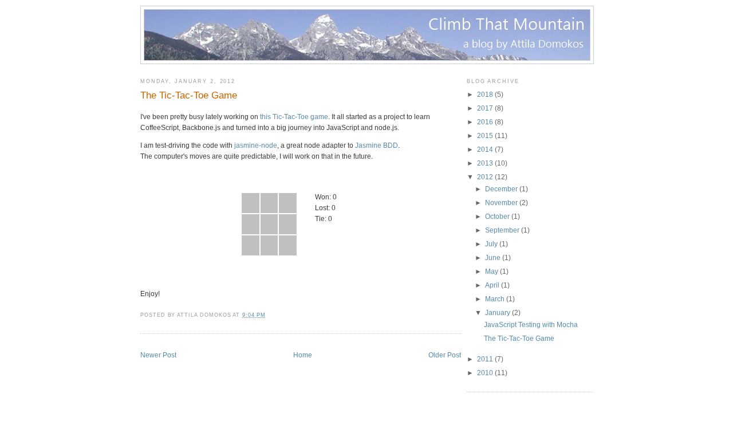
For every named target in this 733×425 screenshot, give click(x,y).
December (501, 189)
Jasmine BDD (376, 145)
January (497, 313)
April (492, 285)
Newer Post (158, 355)
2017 (485, 108)
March (495, 299)
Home (302, 355)
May (491, 271)
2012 (485, 177)
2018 (485, 94)
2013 (485, 163)
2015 (485, 136)
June (493, 258)
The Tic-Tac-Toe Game (188, 95)
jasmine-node (255, 145)
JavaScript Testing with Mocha (531, 325)
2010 (485, 373)
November (501, 203)
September (502, 230)
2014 (485, 149)
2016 (485, 122)
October (497, 217)
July (491, 244)
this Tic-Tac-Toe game (294, 117)
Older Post (444, 355)
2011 (485, 359)
